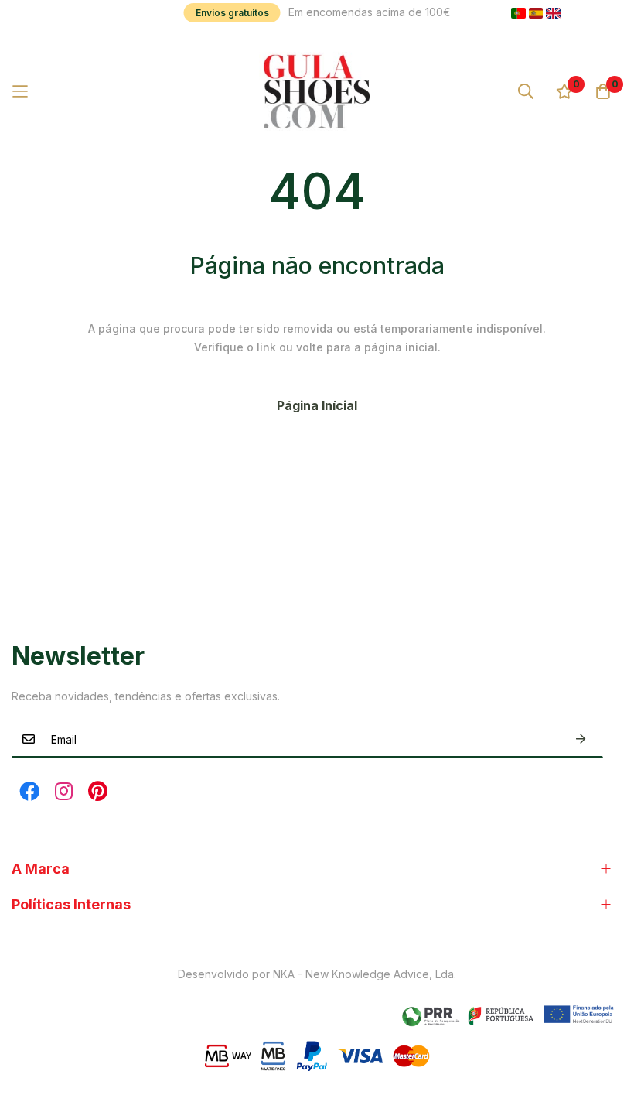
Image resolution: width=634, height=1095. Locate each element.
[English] (553, 13)
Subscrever (581, 739)
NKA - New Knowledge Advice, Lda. (364, 973)
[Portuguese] (518, 13)
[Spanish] (536, 13)
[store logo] (317, 91)
